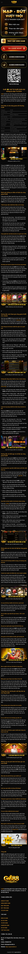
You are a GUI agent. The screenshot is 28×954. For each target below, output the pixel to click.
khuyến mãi (15, 829)
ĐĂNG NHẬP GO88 (5, 903)
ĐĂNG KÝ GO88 (5, 901)
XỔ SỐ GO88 (4, 927)
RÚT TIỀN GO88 (5, 908)
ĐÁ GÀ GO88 (4, 920)
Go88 (2, 889)
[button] (2, 2)
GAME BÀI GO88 (5, 925)
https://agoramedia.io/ (11, 946)
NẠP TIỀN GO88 (5, 905)
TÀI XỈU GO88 (4, 923)
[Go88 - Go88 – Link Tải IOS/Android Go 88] (14, 2)
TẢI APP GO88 (4, 910)
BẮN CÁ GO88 (4, 918)
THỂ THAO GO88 (5, 930)
